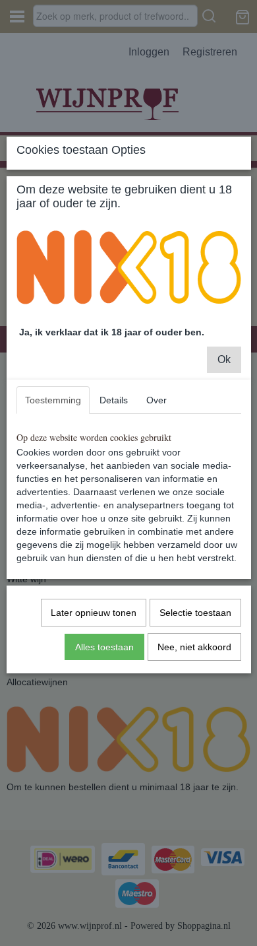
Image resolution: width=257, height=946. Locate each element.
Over (156, 400)
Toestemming (53, 400)
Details (114, 400)
